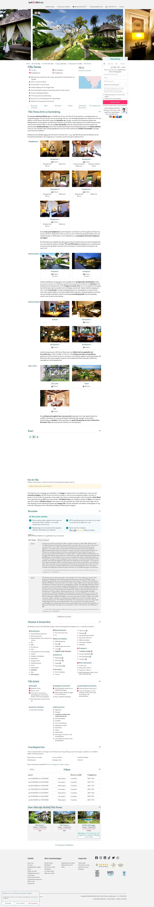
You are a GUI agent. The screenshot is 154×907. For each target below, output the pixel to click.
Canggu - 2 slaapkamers (40, 827)
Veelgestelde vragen (34, 867)
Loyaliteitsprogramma (35, 879)
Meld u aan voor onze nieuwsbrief (113, 98)
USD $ (31, 769)
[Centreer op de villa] (37, 436)
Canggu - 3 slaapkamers (64, 827)
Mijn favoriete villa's (80, 6)
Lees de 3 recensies (84, 71)
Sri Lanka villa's (49, 871)
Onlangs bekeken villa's (96, 7)
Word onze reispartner (31, 882)
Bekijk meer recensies (64, 617)
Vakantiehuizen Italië (68, 863)
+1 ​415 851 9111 (112, 7)
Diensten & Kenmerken (82, 107)
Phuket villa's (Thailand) (48, 864)
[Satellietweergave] (30, 436)
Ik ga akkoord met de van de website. (115, 95)
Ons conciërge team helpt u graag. (58, 764)
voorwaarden (118, 94)
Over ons (30, 863)
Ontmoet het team (34, 877)
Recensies (58, 106)
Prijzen (70, 106)
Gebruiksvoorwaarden (99, 899)
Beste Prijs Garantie (110, 70)
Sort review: (32, 540)
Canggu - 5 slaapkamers (89, 827)
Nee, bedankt (21, 903)
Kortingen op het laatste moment (83, 866)
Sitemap (124, 899)
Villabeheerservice (33, 873)
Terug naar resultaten (64, 7)
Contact (121, 7)
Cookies (118, 899)
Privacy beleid (111, 899)
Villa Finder (82, 863)
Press (29, 869)
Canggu (33, 70)
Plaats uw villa (32, 871)
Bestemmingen (50, 7)
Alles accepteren (33, 903)
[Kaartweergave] (34, 436)
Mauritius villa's (49, 873)
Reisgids (81, 869)
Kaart (46, 106)
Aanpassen (8, 903)
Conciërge (31, 875)
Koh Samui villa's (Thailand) (49, 868)
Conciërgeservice (95, 106)
